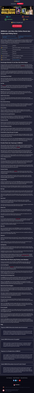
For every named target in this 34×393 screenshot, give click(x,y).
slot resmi (4, 85)
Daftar (20, 3)
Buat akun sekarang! (16, 59)
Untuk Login (13, 3)
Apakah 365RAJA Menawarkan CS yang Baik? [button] (10, 339)
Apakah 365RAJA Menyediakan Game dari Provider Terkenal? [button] (13, 364)
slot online (22, 65)
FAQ (19, 38)
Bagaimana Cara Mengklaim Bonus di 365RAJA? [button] (10, 351)
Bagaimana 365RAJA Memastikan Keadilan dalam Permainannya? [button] (14, 327)
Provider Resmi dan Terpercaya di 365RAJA (10, 38)
